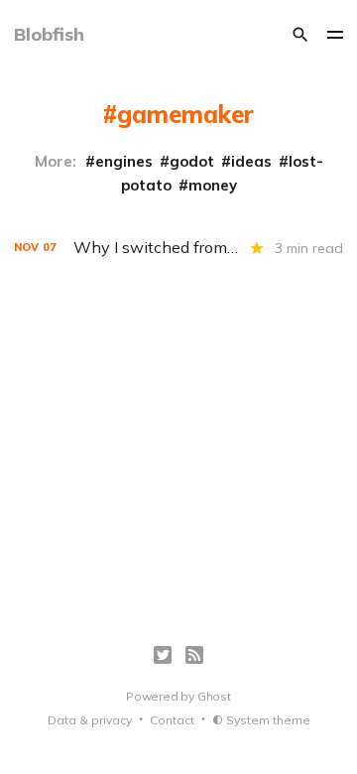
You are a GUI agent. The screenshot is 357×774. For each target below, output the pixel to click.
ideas (251, 161)
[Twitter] (163, 655)
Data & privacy (90, 719)
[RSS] (194, 655)
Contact (172, 719)
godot (192, 161)
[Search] (300, 35)
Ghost (214, 696)
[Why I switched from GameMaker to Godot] (178, 247)
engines (124, 161)
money (212, 185)
